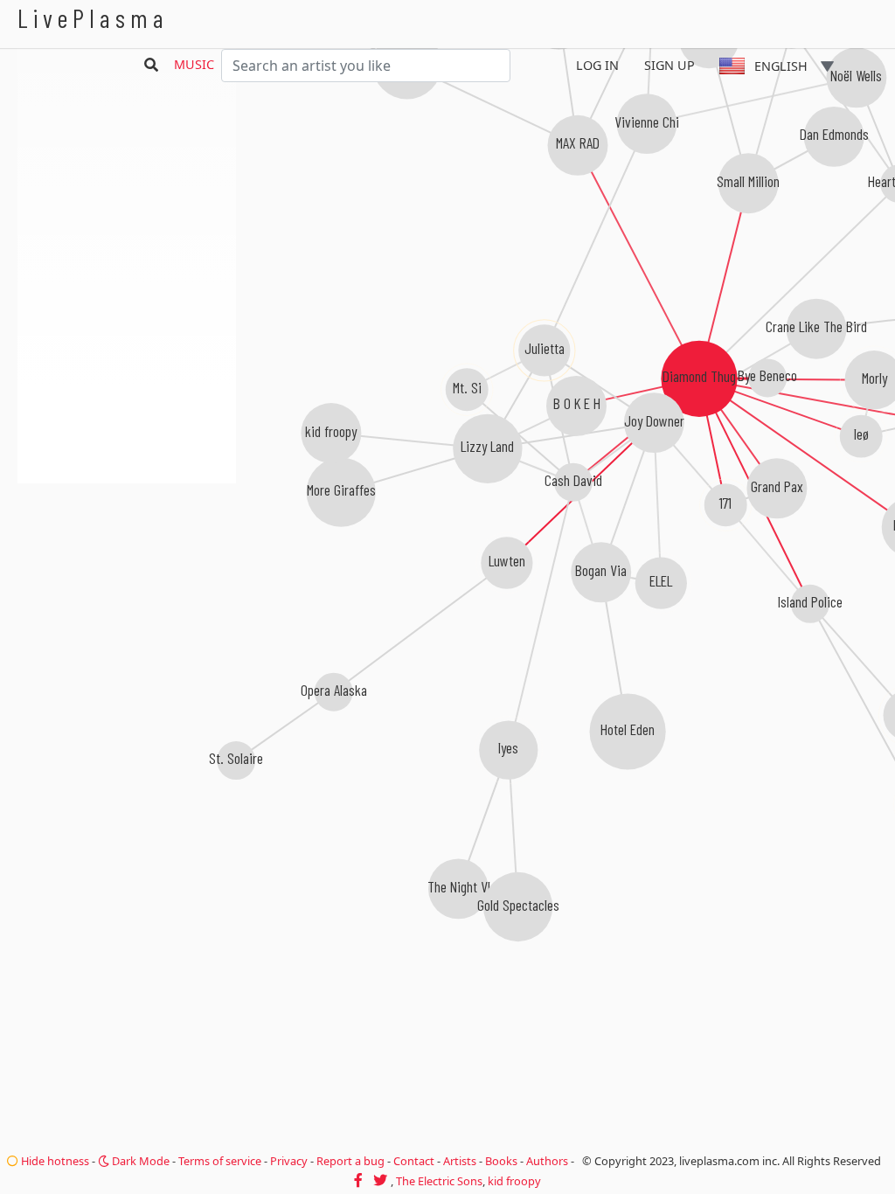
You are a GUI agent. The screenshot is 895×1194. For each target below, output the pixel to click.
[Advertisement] (126, 577)
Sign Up (669, 65)
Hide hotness (53, 1161)
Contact (413, 1161)
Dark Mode (139, 1161)
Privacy (289, 1161)
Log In (597, 65)
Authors (547, 1161)
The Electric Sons (439, 1181)
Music (194, 64)
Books (501, 1161)
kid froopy (514, 1181)
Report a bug (350, 1161)
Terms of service (219, 1161)
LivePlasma (93, 18)
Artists (459, 1161)
